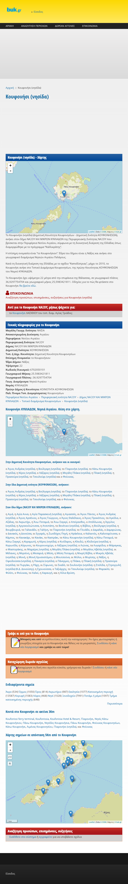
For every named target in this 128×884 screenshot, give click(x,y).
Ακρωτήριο (55, 691)
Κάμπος (10, 537)
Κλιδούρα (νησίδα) (97, 541)
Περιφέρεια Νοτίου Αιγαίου (22, 397)
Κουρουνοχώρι (45, 545)
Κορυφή (19, 695)
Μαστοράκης (15, 549)
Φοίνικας (68, 476)
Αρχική (10, 87)
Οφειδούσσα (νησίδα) (18, 561)
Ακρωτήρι (24, 522)
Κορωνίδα (11, 545)
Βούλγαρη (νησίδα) (49, 468)
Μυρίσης (90, 557)
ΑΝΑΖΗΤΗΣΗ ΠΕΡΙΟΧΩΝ (34, 25)
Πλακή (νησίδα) (102, 472)
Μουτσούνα (63, 557)
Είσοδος (38, 11)
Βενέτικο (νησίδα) (69, 525)
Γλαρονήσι (87, 718)
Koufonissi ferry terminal (20, 718)
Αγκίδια (113, 518)
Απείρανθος (78, 522)
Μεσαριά (38, 553)
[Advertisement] (64, 54)
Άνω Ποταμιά (41, 522)
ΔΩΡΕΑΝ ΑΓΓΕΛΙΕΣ (65, 25)
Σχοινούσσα (44, 569)
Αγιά (10, 514)
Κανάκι (39, 537)
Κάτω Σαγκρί (13, 541)
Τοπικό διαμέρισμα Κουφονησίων (41, 401)
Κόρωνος (26, 545)
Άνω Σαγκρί (61, 522)
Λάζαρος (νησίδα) (49, 472)
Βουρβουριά (13, 529)
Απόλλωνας (95, 522)
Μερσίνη (24, 553)
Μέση (50, 553)
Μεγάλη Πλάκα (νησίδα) (76, 472)
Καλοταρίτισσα (108, 533)
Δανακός (13, 533)
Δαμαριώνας (113, 529)
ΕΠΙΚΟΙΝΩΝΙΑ (90, 25)
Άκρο (9, 691)
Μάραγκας (115, 545)
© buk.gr (117, 231)
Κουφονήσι (19, 313)
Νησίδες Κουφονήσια (56, 722)
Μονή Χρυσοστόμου (40, 557)
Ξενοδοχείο (68, 695)
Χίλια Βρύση (67, 572)
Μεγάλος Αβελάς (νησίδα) (98, 549)
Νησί (51, 695)
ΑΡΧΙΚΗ (10, 25)
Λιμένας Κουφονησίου (39, 726)
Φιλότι (9, 572)
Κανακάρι (24, 537)
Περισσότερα (114, 703)
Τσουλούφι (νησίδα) (44, 476)
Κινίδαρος (66, 541)
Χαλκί (35, 572)
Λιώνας (84, 545)
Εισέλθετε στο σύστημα (22, 836)
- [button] (10, 170)
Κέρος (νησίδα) (27, 472)
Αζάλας (10, 522)
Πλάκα (76, 561)
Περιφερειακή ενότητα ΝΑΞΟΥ (58, 397)
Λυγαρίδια (100, 545)
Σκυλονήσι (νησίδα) (81, 565)
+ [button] (10, 165)
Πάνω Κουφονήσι (33, 722)
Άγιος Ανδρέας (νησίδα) (21, 468)
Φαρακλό (104, 569)
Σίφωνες (48, 565)
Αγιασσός (70, 514)
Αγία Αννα (22, 514)
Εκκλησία (74, 691)
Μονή (22, 557)
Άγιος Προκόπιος (94, 518)
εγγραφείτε (45, 836)
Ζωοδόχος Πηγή (58, 533)
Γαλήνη (44, 529)
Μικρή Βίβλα (84, 553)
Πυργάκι (25, 565)
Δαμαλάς (98, 529)
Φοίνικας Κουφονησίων (106, 722)
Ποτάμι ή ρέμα (92, 695)
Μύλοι (78, 557)
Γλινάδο (85, 529)
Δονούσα (26, 533)
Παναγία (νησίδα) (44, 561)
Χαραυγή (47, 572)
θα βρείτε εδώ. (27, 285)
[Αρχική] (14, 10)
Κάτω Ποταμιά (104, 537)
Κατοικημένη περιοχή (100, 691)
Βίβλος (86, 525)
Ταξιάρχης (60, 569)
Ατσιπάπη (48, 525)
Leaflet (91, 231)
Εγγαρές (40, 533)
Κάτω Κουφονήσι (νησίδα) (78, 537)
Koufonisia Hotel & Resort (65, 718)
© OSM (103, 231)
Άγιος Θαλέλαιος (71, 518)
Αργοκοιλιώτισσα (29, 525)
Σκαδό (61, 565)
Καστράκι (53, 537)
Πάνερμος (63, 561)
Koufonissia (42, 718)
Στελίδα (100, 565)
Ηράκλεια (76, 533)
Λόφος (37, 695)
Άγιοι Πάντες (87, 514)
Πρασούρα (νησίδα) (17, 476)
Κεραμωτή (30, 541)
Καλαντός (91, 533)
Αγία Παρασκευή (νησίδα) (47, 514)
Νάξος (102, 557)
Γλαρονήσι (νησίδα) (76, 468)
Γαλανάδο (30, 529)
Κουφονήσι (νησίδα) (76, 401)
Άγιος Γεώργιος (49, 518)
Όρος (38, 691)
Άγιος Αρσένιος (27, 518)
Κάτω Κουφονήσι (16, 726)
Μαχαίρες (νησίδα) (38, 549)
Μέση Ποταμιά (65, 553)
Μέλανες (11, 553)
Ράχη (36, 565)
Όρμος (22, 691)
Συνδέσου (102, 643)
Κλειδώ (79, 541)
